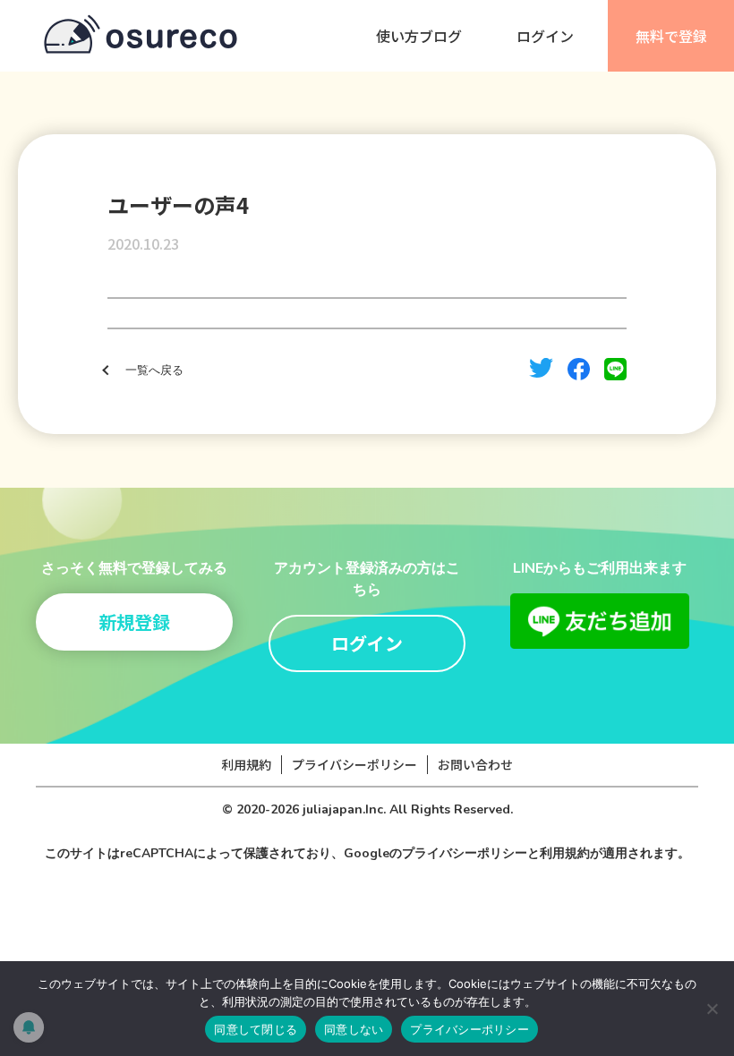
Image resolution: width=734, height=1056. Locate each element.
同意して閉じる (255, 1029)
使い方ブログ (419, 36)
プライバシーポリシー (354, 764)
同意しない (353, 1029)
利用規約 (246, 764)
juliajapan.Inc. (344, 809)
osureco (140, 36)
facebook (579, 369)
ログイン (545, 36)
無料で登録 (671, 36)
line (615, 369)
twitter (541, 368)
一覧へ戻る (154, 370)
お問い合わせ (475, 764)
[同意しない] (712, 1009)
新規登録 (134, 621)
